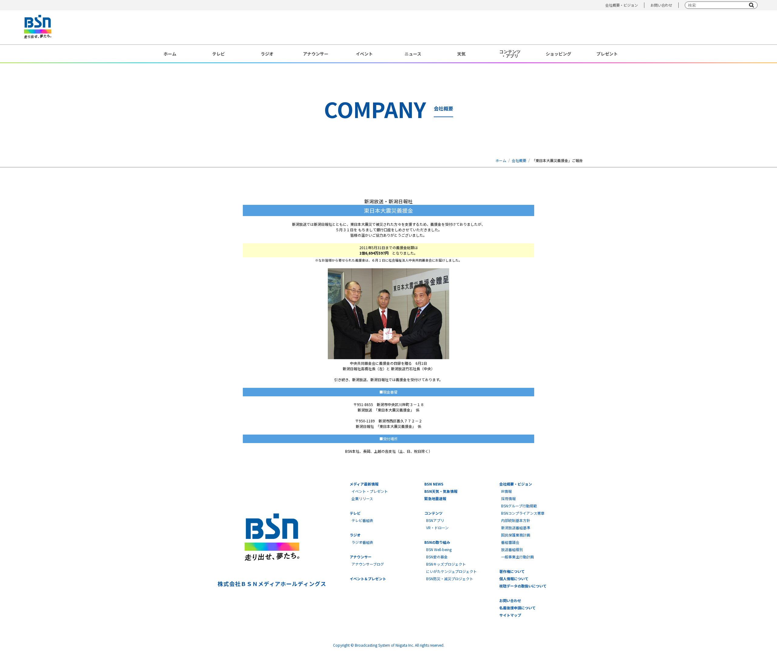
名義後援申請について (517, 607)
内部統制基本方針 (515, 520)
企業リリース (362, 498)
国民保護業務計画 (515, 534)
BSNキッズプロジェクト (446, 564)
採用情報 (508, 498)
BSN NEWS (433, 483)
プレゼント (607, 54)
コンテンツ (433, 513)
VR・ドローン (437, 527)
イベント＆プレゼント (368, 578)
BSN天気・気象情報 (440, 491)
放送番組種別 (512, 549)
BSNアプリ (435, 520)
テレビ (218, 54)
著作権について (512, 571)
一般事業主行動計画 (517, 556)
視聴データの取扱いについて (523, 585)
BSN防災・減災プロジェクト (449, 578)
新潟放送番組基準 (515, 527)
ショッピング (558, 54)
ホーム (170, 54)
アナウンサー (315, 54)
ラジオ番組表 (362, 542)
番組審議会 (510, 542)
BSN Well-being (439, 549)
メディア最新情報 (364, 483)
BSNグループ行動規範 (519, 505)
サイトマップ (510, 615)
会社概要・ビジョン (621, 5)
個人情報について (513, 578)
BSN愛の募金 (437, 556)
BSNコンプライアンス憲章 (523, 513)
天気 (461, 54)
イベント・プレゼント (369, 491)
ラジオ (267, 54)
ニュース (413, 54)
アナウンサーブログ (367, 564)
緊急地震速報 (435, 498)
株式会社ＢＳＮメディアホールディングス (272, 584)
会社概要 (519, 160)
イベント (364, 54)
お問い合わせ (661, 5)
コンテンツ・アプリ (510, 54)
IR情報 (506, 491)
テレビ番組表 (362, 520)
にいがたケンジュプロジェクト (451, 571)
